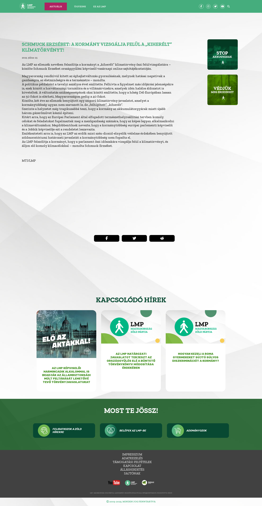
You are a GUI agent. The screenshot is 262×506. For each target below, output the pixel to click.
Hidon (170, 493)
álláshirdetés (132, 469)
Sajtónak (132, 473)
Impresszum (132, 454)
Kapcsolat (132, 466)
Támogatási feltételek (132, 462)
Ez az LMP (99, 6)
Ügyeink (80, 6)
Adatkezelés (132, 458)
